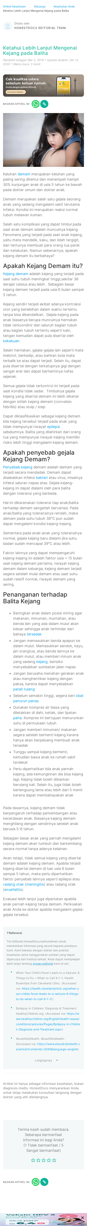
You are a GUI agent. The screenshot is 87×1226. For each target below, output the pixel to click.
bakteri (42, 477)
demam (24, 174)
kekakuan (11, 341)
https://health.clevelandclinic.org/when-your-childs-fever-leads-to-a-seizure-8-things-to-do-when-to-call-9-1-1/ (47, 994)
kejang (42, 662)
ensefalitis (13, 889)
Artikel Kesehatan (15, 6)
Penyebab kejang (17, 467)
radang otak (13, 884)
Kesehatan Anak (65, 6)
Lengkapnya (43, 1060)
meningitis (35, 884)
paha (17, 718)
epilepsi (53, 427)
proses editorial (43, 963)
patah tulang (24, 689)
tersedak (34, 634)
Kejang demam (15, 274)
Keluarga (40, 6)
